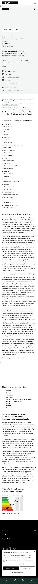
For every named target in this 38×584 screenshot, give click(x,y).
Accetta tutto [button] (10, 568)
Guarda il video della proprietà (19, 375)
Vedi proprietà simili (10, 88)
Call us (6, 582)
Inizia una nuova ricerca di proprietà (15, 91)
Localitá (4, 535)
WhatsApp (14, 582)
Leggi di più (28, 557)
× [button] (34, 551)
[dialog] (19, 563)
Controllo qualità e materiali (12, 77)
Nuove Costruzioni (8, 539)
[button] (19, 573)
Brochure (7, 80)
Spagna (4, 37)
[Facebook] (3, 548)
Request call (23, 582)
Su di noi (5, 531)
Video (16, 29)
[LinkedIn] (7, 548)
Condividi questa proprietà (12, 83)
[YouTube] (14, 548)
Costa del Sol (11, 37)
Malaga (18, 37)
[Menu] (35, 3)
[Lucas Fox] (10, 2)
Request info (32, 582)
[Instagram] (10, 548)
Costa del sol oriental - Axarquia (10, 39)
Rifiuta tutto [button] (27, 568)
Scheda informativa (10, 71)
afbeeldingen (7, 29)
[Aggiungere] (34, 9)
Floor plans (8, 74)
